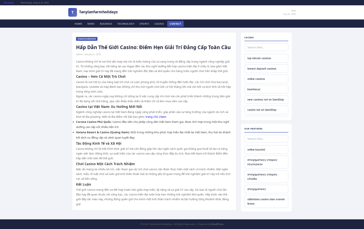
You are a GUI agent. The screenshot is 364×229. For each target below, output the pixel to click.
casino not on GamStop (261, 109)
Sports (144, 23)
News (91, 23)
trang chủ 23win (156, 116)
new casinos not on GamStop (265, 99)
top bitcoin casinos (259, 58)
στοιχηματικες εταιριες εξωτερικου (262, 161)
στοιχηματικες (256, 189)
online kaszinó (256, 149)
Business (106, 23)
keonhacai (253, 89)
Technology (125, 23)
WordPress (217, 224)
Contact (175, 23)
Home (78, 23)
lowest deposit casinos (261, 68)
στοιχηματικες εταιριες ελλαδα (262, 176)
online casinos (256, 78)
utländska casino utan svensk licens (266, 201)
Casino (159, 23)
